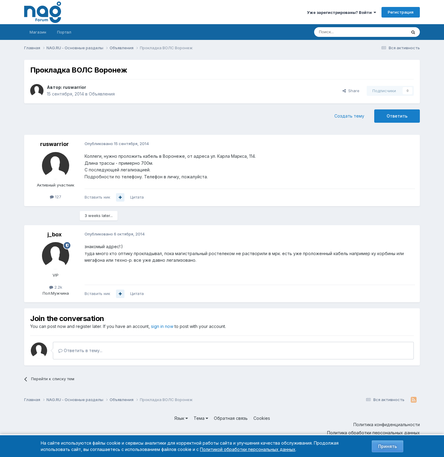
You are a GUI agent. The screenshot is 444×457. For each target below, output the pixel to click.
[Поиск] (413, 32)
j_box (54, 234)
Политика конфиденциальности (386, 424)
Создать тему (349, 115)
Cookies (261, 418)
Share (352, 90)
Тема (200, 418)
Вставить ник (97, 197)
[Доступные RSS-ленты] (413, 400)
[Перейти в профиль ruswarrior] (36, 90)
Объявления (102, 93)
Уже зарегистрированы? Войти (340, 12)
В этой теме (387, 32)
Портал (64, 32)
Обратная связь (231, 418)
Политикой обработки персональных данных (247, 449)
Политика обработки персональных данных (373, 432)
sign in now (162, 326)
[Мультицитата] (120, 197)
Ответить (397, 115)
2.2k (57, 287)
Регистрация (400, 12)
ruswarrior (74, 87)
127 (57, 196)
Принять (387, 446)
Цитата (137, 197)
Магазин (38, 32)
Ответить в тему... (82, 350)
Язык (179, 418)
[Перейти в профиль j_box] (55, 255)
